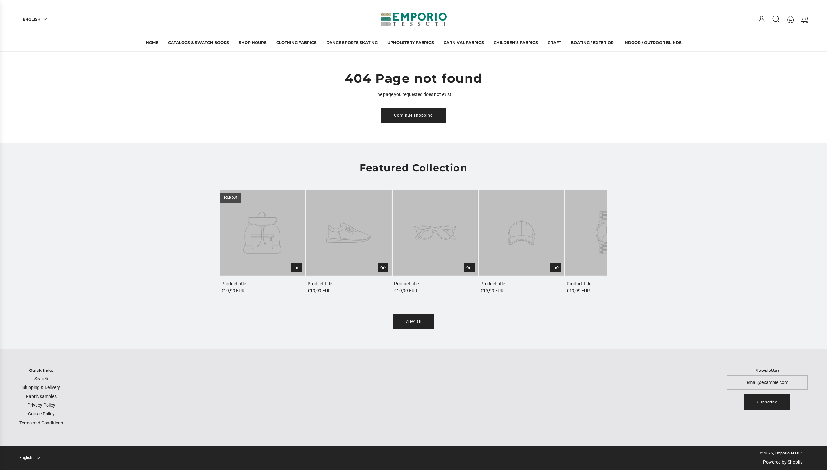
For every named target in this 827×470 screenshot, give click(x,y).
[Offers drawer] (790, 19)
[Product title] (262, 232)
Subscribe (767, 402)
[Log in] (762, 19)
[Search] (776, 19)
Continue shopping (413, 115)
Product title (233, 283)
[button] (235, 242)
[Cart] (804, 19)
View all (413, 321)
